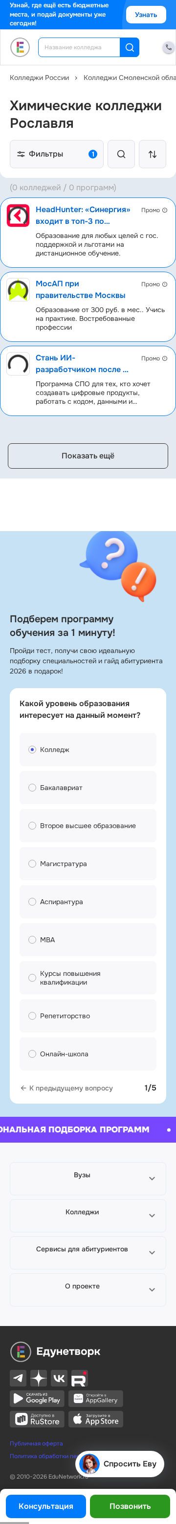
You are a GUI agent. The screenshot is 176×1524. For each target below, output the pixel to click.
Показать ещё (88, 456)
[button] (88, 1179)
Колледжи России (39, 77)
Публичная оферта (36, 1443)
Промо (150, 210)
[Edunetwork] (20, 47)
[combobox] (85, 47)
